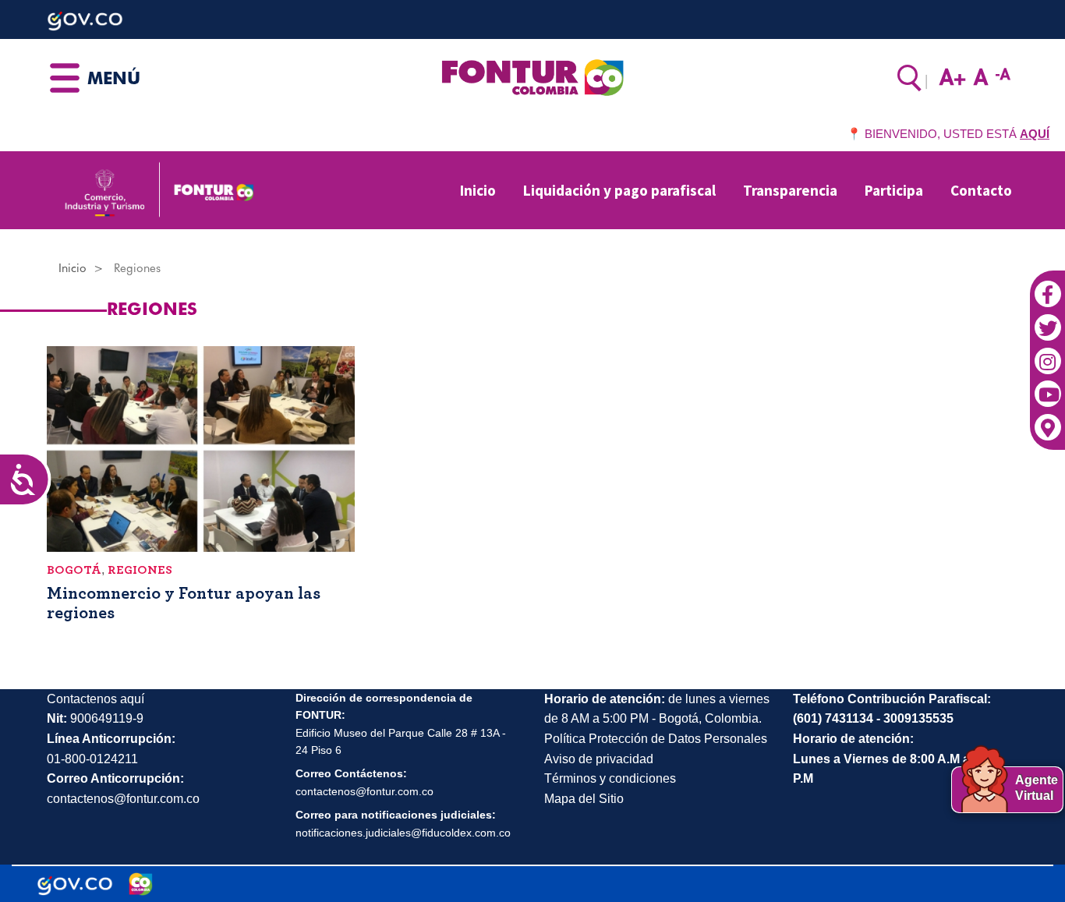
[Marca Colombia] (141, 884)
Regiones (140, 570)
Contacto (981, 190)
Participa (894, 190)
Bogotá (74, 570)
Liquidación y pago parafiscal (619, 190)
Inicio (478, 190)
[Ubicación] (1047, 418)
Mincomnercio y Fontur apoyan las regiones (183, 603)
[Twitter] (1047, 319)
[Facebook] (1047, 286)
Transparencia (790, 190)
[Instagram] (1047, 352)
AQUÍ (1034, 133)
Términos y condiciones (610, 778)
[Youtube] (1047, 386)
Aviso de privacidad (598, 759)
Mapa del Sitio (584, 798)
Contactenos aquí (95, 699)
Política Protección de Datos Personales (655, 738)
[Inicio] (532, 76)
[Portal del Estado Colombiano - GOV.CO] (75, 884)
